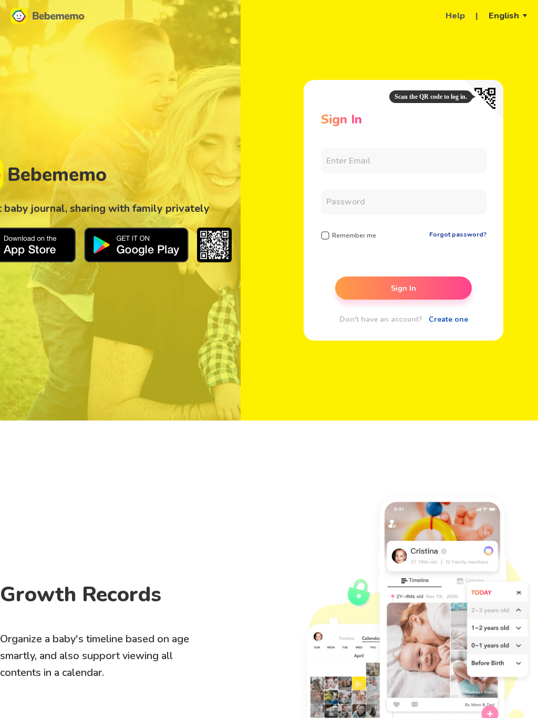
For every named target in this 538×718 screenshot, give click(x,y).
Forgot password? (458, 234)
